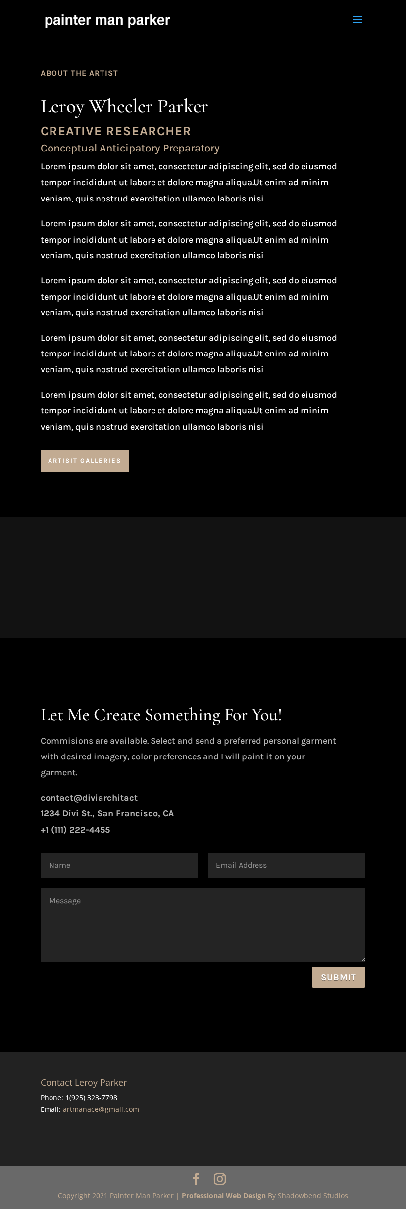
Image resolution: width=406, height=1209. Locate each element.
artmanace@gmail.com (101, 1109)
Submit (338, 977)
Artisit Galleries (84, 460)
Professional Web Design (224, 1195)
